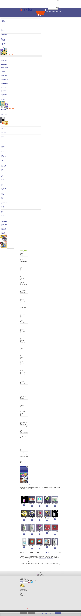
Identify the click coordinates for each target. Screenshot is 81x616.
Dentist (2, 145)
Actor (2, 135)
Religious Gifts (30, 484)
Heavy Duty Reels (3, 87)
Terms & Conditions (22, 595)
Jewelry (2, 29)
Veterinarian (3, 176)
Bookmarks (2, 22)
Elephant (2, 183)
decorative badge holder (50, 558)
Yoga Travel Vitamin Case (39, 503)
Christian (2, 207)
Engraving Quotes (3, 229)
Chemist (2, 137)
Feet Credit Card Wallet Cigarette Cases (55, 503)
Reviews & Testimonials (4, 224)
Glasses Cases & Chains (4, 26)
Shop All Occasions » (3, 125)
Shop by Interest (25, 484)
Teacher (2, 175)
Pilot (2, 167)
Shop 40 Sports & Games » (4, 187)
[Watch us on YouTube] (27, 608)
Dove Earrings (55, 517)
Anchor (2, 211)
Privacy (21, 594)
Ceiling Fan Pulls (3, 40)
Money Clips (3, 21)
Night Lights (3, 35)
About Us (21, 588)
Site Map (21, 593)
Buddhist (2, 206)
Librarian (2, 155)
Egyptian (2, 217)
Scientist (2, 174)
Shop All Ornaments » (4, 42)
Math (2, 157)
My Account (57, 7)
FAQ (1, 225)
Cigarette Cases (3, 25)
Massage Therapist (3, 156)
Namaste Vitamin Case (47, 545)
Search (47, 8)
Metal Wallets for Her (4, 98)
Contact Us (57, 1)
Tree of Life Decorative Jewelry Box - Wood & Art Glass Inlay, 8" (55, 532)
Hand (2, 212)
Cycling (2, 189)
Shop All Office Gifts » (4, 64)
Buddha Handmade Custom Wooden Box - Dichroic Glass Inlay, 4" (32, 546)
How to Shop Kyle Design (23, 590)
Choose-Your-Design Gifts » (4, 67)
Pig (1, 185)
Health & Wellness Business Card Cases (32, 503)
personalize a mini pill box (42, 558)
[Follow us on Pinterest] (26, 608)
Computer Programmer (4, 141)
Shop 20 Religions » (3, 205)
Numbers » (2, 220)
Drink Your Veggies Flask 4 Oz (31, 531)
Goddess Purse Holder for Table (47, 503)
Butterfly (2, 179)
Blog (20, 592)
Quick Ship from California (40, 575)
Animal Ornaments (3, 43)
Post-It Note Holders (4, 75)
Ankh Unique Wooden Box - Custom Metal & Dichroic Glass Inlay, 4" (39, 546)
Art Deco (2, 215)
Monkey (2, 184)
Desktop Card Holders (4, 60)
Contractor (2, 142)
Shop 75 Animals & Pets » (4, 178)
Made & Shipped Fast (58, 11)
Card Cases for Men (3, 110)
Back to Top (40, 568)
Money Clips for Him (3, 113)
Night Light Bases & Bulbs (4, 47)
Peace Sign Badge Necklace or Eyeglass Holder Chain (47, 518)
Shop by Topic (3, 232)
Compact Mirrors (3, 31)
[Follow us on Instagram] (20, 608)
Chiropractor (3, 138)
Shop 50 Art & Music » (4, 214)
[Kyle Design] (26, 10)
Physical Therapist (3, 165)
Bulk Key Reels (3, 91)
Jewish (2, 208)
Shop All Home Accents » (4, 34)
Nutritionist (2, 161)
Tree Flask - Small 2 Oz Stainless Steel (24, 531)
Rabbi (2, 171)
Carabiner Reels (3, 86)
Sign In (57, 6)
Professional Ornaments (4, 44)
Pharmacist (2, 164)
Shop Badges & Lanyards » (4, 83)
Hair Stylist (2, 151)
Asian (2, 216)
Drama (2, 198)
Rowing (2, 193)
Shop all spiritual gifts (23, 566)
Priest (2, 170)
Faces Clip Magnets (47, 531)
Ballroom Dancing (3, 188)
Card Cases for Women (4, 94)
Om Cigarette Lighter (24, 545)
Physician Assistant (3, 166)
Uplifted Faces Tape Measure (39, 517)
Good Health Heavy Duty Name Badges (39, 531)
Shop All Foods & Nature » (4, 202)
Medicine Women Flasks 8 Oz (55, 545)
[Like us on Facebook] (22, 608)
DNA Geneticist (3, 146)
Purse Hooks (3, 30)
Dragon (2, 180)
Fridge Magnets (3, 39)
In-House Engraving (40, 574)
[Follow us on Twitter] (23, 608)
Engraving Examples (3, 228)
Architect (2, 136)
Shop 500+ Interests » (4, 221)
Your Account (21, 602)
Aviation (2, 197)
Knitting (2, 199)
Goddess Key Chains (24, 503)
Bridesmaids (3, 99)
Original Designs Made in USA (41, 572)
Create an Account (22, 601)
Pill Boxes (2, 20)
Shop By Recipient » (3, 132)
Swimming (2, 194)
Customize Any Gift (3, 233)
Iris (1, 203)
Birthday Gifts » (3, 128)
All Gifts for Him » (3, 109)
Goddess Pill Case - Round (31, 517)
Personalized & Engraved (50, 11)
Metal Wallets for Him (4, 114)
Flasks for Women (3, 95)
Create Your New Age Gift (45, 552)
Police (2, 169)
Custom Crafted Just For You (40, 573)
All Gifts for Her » (3, 93)
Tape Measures (3, 71)
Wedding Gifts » (3, 129)
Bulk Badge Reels (3, 90)
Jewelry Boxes (3, 38)
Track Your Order (22, 603)
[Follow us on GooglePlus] (24, 608)
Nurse (2, 160)
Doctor (2, 147)
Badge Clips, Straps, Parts (4, 79)
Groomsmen (3, 115)
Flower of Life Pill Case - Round (24, 517)
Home (21, 484)
